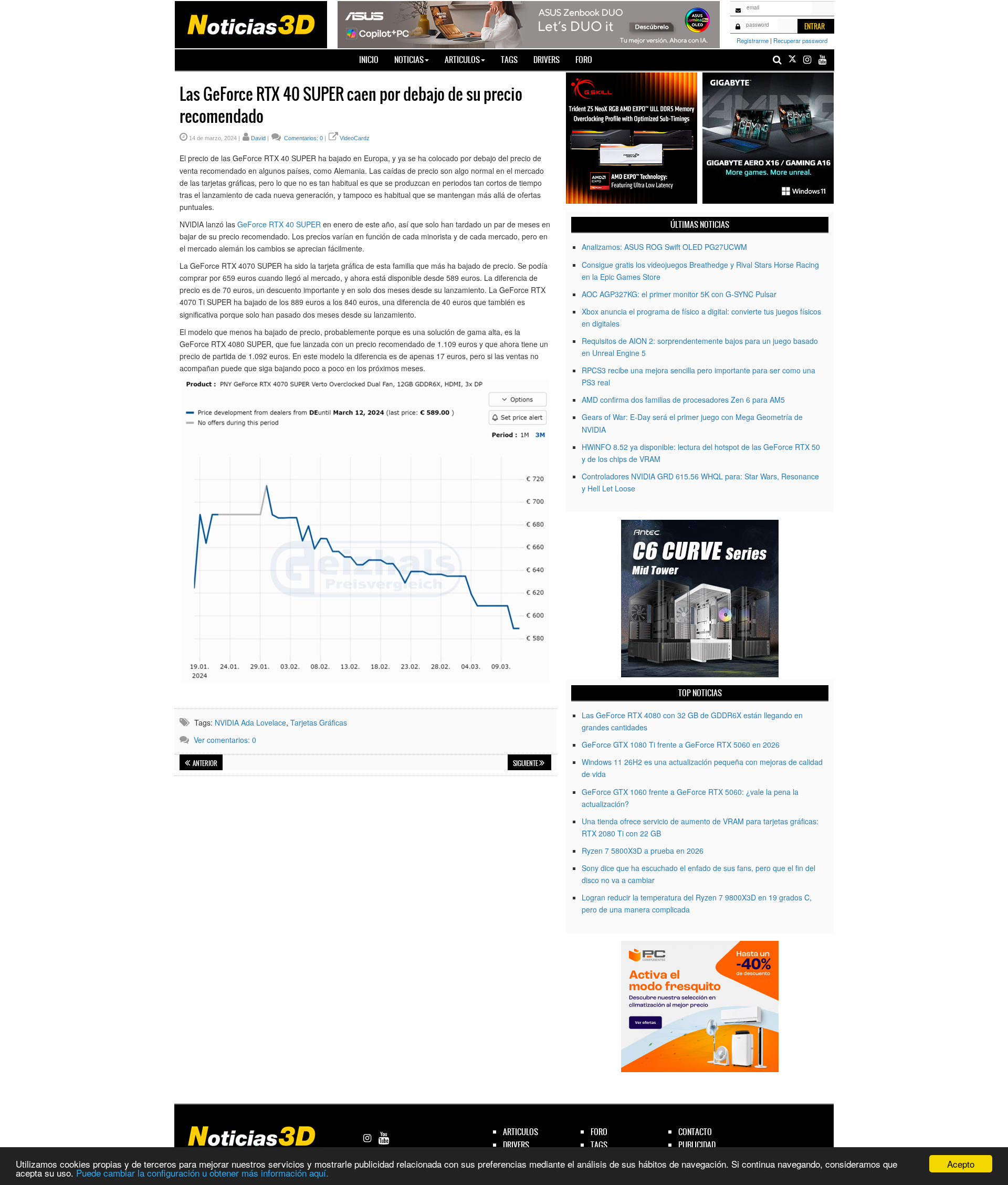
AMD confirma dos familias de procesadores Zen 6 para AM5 (683, 399)
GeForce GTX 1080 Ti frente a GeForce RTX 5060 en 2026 (681, 744)
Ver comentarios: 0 (225, 740)
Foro (583, 60)
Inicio (372, 59)
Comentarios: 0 (302, 138)
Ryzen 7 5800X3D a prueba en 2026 (643, 850)
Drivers (546, 60)
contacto (695, 1132)
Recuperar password (800, 40)
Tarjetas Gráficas (318, 722)
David (258, 138)
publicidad (697, 1145)
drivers (516, 1145)
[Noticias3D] (250, 23)
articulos (520, 1132)
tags (599, 1145)
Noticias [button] (409, 60)
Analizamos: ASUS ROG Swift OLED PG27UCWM (664, 247)
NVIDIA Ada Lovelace (250, 722)
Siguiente (526, 763)
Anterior (204, 763)
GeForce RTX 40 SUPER (279, 224)
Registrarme (753, 40)
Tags (509, 60)
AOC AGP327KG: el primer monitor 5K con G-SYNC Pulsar (679, 294)
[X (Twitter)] (792, 60)
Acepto (960, 1163)
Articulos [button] (462, 60)
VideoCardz (355, 138)
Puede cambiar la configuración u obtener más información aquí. (202, 1172)
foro (599, 1132)
